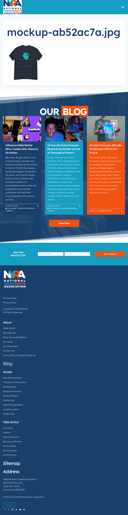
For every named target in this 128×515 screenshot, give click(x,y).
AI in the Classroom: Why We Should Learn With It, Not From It (105, 149)
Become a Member (12, 441)
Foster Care (9, 413)
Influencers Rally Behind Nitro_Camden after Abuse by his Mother (22, 149)
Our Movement (10, 346)
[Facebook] (4, 509)
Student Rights (10, 395)
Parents (9, 211)
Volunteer (8, 428)
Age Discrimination (12, 377)
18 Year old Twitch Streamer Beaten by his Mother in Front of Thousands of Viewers (63, 149)
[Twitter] (8, 509)
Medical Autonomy (12, 391)
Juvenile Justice (11, 409)
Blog (7, 363)
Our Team (8, 341)
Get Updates (110, 254)
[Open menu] (122, 7)
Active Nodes (10, 450)
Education (108, 211)
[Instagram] (12, 509)
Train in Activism (11, 437)
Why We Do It (9, 332)
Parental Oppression (26, 208)
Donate (6, 432)
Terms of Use (9, 298)
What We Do (9, 328)
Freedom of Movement (14, 382)
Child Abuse (12, 208)
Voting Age (8, 400)
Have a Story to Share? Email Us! (19, 355)
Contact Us (8, 350)
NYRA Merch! (9, 455)
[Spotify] (24, 509)
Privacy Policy (9, 302)
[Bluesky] (20, 509)
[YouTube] (16, 509)
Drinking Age (9, 386)
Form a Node (9, 446)
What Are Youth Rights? (15, 337)
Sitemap (11, 463)
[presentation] (22, 128)
